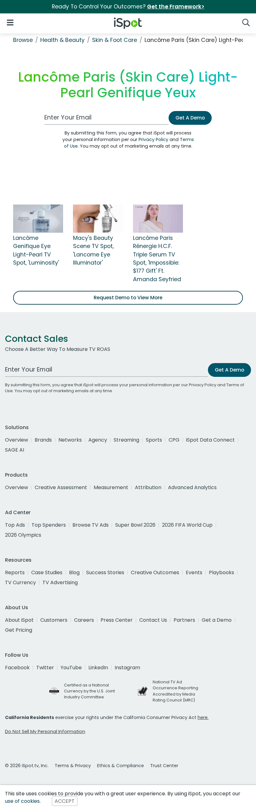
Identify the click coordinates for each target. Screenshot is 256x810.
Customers (53, 620)
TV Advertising (60, 582)
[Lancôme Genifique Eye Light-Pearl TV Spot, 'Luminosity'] (38, 218)
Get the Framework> (175, 6)
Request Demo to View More (128, 297)
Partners (184, 620)
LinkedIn (98, 667)
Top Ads (15, 525)
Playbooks (221, 572)
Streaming (126, 439)
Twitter (45, 667)
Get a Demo (217, 620)
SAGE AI (14, 449)
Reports (15, 572)
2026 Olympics (23, 535)
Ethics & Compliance (120, 765)
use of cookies (22, 801)
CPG (174, 439)
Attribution (148, 487)
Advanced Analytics (192, 487)
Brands (43, 439)
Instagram (127, 667)
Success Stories (105, 572)
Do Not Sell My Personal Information (45, 731)
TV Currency (20, 582)
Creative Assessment (61, 487)
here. (203, 717)
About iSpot (19, 620)
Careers (84, 620)
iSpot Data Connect (210, 439)
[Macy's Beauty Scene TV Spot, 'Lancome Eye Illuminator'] (98, 218)
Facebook (17, 667)
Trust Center (164, 765)
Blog (74, 572)
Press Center (117, 620)
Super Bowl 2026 (135, 525)
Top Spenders (49, 525)
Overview (16, 439)
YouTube (71, 667)
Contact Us (153, 620)
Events (194, 572)
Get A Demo (190, 117)
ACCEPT (65, 801)
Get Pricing (18, 630)
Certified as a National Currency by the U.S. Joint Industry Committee (89, 691)
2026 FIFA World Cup (187, 525)
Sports (154, 439)
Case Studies (46, 572)
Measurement (111, 487)
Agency (97, 439)
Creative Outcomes (155, 572)
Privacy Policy (153, 139)
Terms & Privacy (73, 765)
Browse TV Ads (90, 525)
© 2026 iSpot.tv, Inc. (26, 765)
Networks (70, 439)
